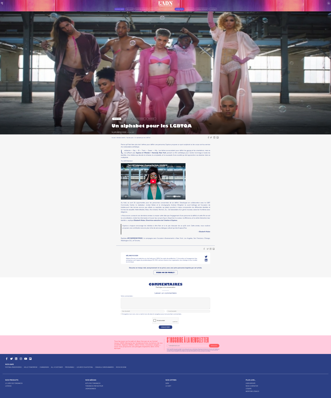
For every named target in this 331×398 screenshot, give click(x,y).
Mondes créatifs (179, 9)
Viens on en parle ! (165, 272)
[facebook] (208, 138)
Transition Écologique (155, 9)
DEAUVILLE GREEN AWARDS (104, 367)
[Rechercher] (328, 3)
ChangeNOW (44, 367)
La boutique (213, 9)
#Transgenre (151, 118)
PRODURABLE (69, 367)
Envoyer (165, 327)
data (167, 383)
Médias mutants (190, 9)
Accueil (113, 137)
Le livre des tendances (14, 383)
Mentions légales (252, 391)
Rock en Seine (121, 367)
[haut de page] (328, 396)
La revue (8, 386)
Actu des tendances (92, 383)
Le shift (168, 386)
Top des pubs (117, 118)
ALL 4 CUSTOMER (57, 367)
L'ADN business (90, 388)
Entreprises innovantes (141, 9)
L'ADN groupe (250, 383)
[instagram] (21, 359)
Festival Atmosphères (13, 367)
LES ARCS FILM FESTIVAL (85, 367)
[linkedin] (214, 138)
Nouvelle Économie (168, 9)
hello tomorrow (30, 367)
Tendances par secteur (94, 386)
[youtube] (25, 359)
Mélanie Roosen (120, 132)
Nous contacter (252, 386)
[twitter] (211, 138)
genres (189, 150)
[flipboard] (218, 138)
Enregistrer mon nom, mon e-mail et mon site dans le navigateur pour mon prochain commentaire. (152, 314)
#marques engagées (139, 118)
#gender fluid (127, 118)
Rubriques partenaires (201, 9)
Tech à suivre (130, 9)
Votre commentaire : (127, 296)
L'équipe (249, 388)
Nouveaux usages (119, 9)
